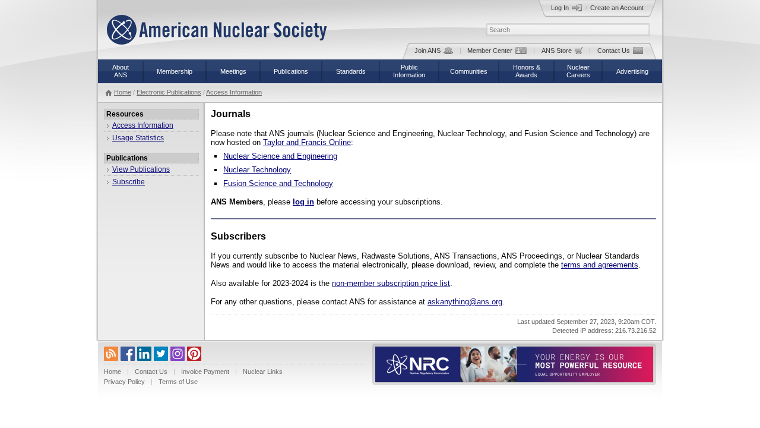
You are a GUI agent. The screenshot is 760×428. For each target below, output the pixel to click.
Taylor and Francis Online (307, 142)
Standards (351, 71)
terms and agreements (599, 264)
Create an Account (617, 7)
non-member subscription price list (391, 283)
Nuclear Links (263, 371)
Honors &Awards (526, 71)
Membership (174, 71)
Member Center (489, 50)
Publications (291, 71)
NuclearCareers (578, 71)
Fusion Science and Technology (278, 183)
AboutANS (120, 71)
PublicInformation (409, 71)
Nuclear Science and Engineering (280, 156)
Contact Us (613, 50)
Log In (560, 7)
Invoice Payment (205, 371)
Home (122, 92)
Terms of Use (178, 381)
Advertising (632, 71)
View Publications (141, 169)
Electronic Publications (169, 92)
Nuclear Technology (257, 169)
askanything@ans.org (465, 301)
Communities (468, 71)
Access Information (234, 92)
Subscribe (128, 182)
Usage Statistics (138, 138)
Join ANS (427, 50)
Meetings (233, 71)
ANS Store (557, 50)
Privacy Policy (124, 381)
